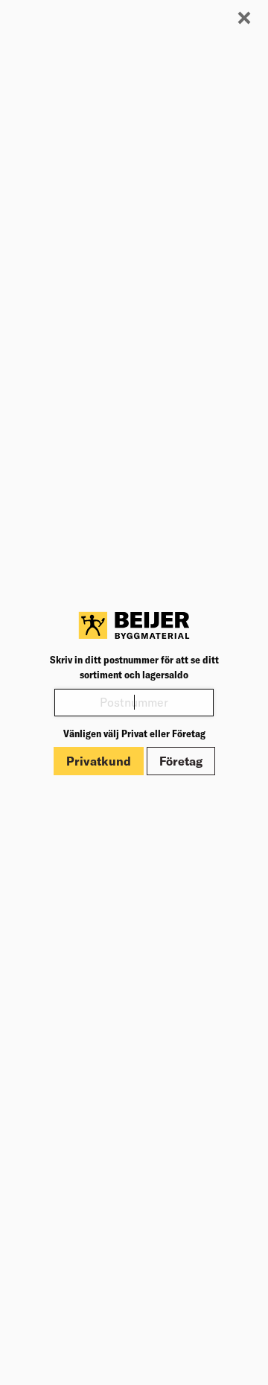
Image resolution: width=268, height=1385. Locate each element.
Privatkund (98, 761)
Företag (180, 761)
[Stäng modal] (244, 18)
